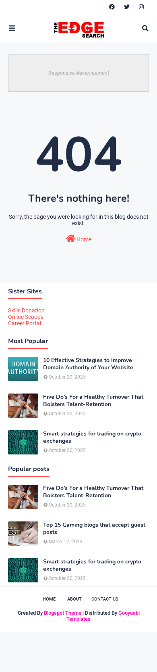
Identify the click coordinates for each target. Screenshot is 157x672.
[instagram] (141, 7)
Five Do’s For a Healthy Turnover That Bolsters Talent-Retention (93, 401)
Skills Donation (26, 310)
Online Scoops (25, 317)
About (74, 599)
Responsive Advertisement (78, 73)
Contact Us (104, 599)
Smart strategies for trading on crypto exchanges (92, 437)
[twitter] (127, 7)
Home (83, 239)
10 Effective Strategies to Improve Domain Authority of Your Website (88, 364)
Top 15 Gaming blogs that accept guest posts (94, 528)
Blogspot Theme (62, 613)
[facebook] (112, 7)
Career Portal (24, 323)
